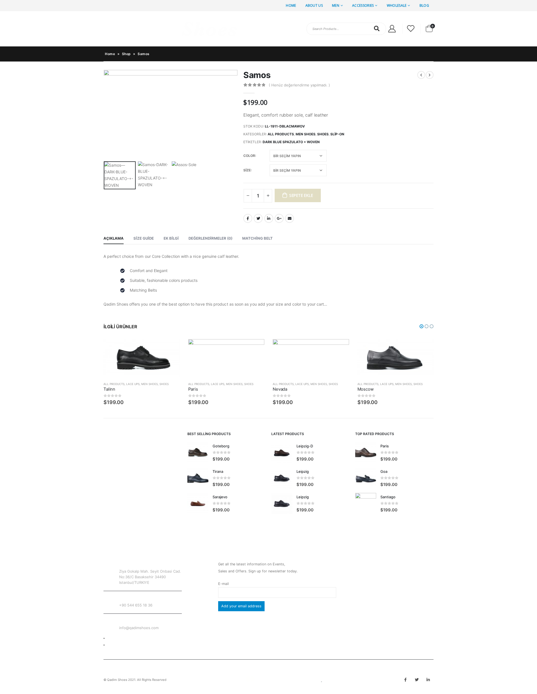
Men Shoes (305, 134)
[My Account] (392, 28)
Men (335, 5)
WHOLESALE (397, 5)
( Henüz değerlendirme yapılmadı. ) (299, 85)
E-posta (289, 218)
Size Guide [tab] (143, 238)
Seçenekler (171, 348)
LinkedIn (268, 218)
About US (314, 5)
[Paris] (365, 452)
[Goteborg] (197, 452)
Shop (126, 54)
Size (247, 170)
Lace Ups (133, 384)
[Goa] (365, 478)
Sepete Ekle (301, 195)
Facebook (247, 218)
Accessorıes (363, 5)
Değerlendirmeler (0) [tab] (210, 238)
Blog (424, 5)
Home (291, 5)
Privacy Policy (119, 645)
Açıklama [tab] (113, 238)
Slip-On (337, 134)
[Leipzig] (281, 478)
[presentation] (105, 114)
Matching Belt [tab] (257, 238)
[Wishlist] (410, 28)
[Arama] (377, 28)
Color (249, 156)
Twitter (258, 218)
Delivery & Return (122, 638)
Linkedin (428, 679)
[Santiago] (365, 503)
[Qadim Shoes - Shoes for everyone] (170, 28)
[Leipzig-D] (281, 452)
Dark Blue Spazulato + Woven (291, 142)
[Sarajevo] (197, 503)
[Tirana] (197, 478)
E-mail (223, 584)
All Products (281, 134)
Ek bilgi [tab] (171, 238)
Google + (279, 218)
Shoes (323, 134)
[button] (421, 326)
